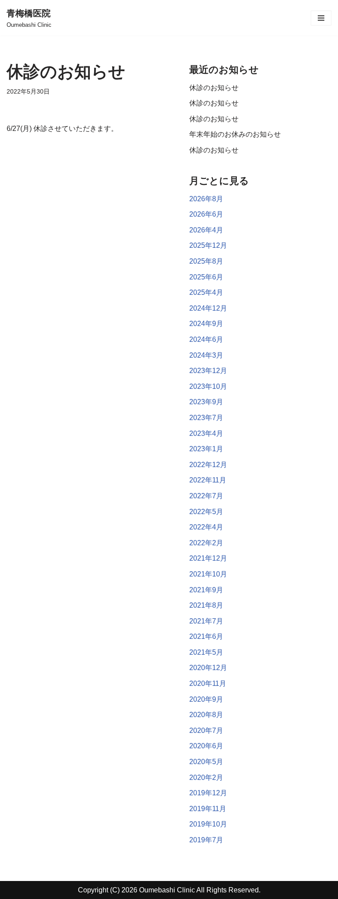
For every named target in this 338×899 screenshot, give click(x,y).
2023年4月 (206, 433)
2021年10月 (208, 574)
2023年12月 (208, 370)
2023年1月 (206, 449)
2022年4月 (206, 527)
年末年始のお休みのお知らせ (235, 134)
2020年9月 (206, 699)
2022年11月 (207, 480)
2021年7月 (206, 621)
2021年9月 (206, 590)
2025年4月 (206, 292)
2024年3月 (206, 355)
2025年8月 (206, 261)
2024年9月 (206, 323)
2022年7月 (206, 496)
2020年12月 (208, 667)
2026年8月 (206, 199)
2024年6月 (206, 339)
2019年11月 (207, 808)
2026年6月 (206, 214)
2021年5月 (206, 652)
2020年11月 (207, 683)
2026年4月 (206, 230)
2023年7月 (206, 417)
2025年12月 (208, 245)
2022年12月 (208, 464)
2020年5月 (206, 761)
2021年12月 (208, 558)
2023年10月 (208, 386)
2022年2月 (206, 543)
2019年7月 (206, 840)
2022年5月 (206, 511)
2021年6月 (206, 636)
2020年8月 (206, 714)
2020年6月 (206, 746)
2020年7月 (206, 730)
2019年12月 (208, 793)
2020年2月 (206, 777)
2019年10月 (208, 824)
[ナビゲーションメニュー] (321, 18)
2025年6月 (206, 277)
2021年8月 (206, 605)
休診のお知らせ (214, 87)
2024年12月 (208, 308)
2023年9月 (206, 402)
